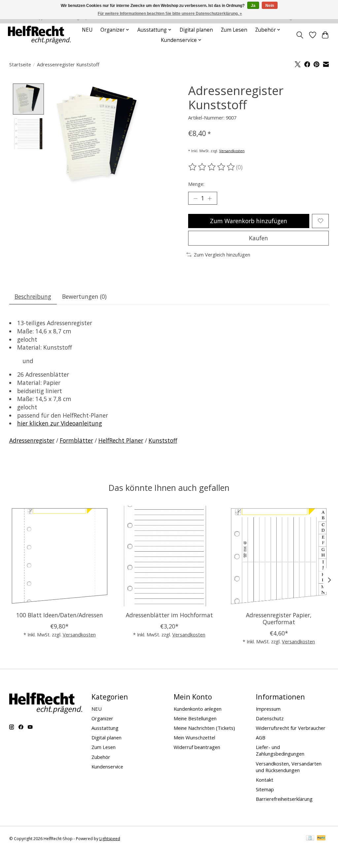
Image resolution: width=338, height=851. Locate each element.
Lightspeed (109, 838)
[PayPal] (321, 838)
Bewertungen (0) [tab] (84, 296)
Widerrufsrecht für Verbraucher (290, 728)
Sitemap (265, 789)
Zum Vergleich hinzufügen (222, 254)
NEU (87, 29)
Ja (253, 5)
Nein (269, 5)
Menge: (196, 184)
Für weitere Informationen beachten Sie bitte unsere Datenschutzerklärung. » (170, 13)
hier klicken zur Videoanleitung (59, 423)
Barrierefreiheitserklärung (284, 799)
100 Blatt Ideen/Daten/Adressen (59, 615)
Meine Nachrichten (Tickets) (204, 728)
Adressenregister (31, 440)
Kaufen (258, 238)
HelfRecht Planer (120, 440)
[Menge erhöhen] (209, 198)
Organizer (102, 718)
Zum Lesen (234, 29)
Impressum (268, 708)
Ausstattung (104, 728)
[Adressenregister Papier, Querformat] (278, 556)
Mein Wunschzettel (194, 737)
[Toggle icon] (299, 35)
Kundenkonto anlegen (197, 708)
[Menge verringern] (195, 198)
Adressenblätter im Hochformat (169, 615)
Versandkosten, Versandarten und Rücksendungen (288, 766)
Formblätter (76, 440)
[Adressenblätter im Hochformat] (169, 556)
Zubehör (100, 757)
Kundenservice (107, 766)
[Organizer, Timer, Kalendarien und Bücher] (39, 35)
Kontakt (264, 779)
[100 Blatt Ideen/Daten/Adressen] (59, 556)
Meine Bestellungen (195, 718)
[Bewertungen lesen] (212, 167)
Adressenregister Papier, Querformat (279, 618)
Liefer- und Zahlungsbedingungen (280, 750)
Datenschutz (270, 718)
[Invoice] (310, 838)
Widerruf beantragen (197, 747)
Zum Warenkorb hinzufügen (248, 221)
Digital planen (196, 29)
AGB (260, 737)
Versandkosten (232, 151)
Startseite (20, 64)
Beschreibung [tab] (33, 296)
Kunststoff (163, 440)
